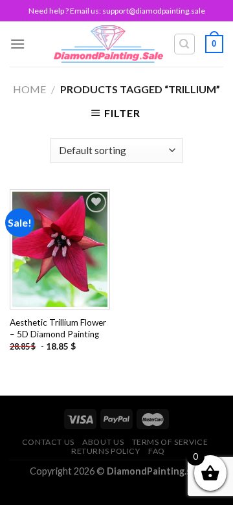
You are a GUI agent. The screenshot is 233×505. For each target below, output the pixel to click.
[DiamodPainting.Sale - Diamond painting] (108, 44)
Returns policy (105, 451)
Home (29, 89)
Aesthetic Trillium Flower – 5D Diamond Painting (58, 328)
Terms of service (170, 442)
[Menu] (17, 44)
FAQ (156, 451)
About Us (103, 442)
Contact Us (48, 442)
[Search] (184, 44)
